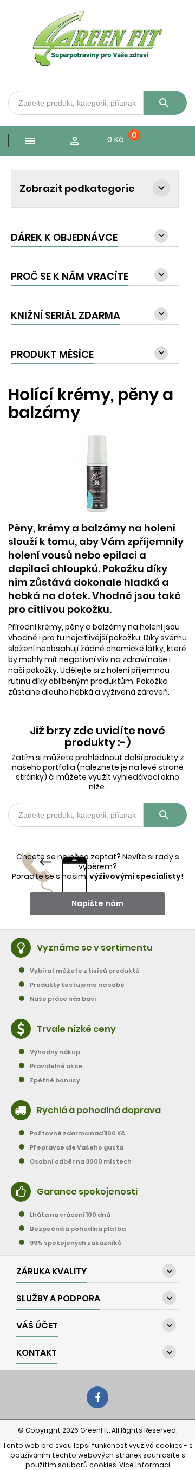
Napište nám (97, 903)
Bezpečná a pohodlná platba (78, 1228)
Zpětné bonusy (55, 1080)
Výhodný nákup (55, 1052)
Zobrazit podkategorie (77, 188)
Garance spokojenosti (87, 1191)
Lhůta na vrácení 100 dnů (70, 1214)
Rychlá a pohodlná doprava (99, 1110)
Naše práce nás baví (63, 998)
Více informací (144, 1464)
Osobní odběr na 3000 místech (81, 1161)
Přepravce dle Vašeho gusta (76, 1147)
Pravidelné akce (56, 1066)
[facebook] (97, 1397)
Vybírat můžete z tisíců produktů (85, 970)
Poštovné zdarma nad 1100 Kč (77, 1133)
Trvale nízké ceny (76, 1029)
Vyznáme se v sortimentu (95, 947)
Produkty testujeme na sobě (77, 984)
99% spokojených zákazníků (76, 1242)
